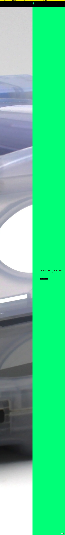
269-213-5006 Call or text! (31, 0)
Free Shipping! (22, 0)
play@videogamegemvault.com (12, 0)
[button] (7, 3)
